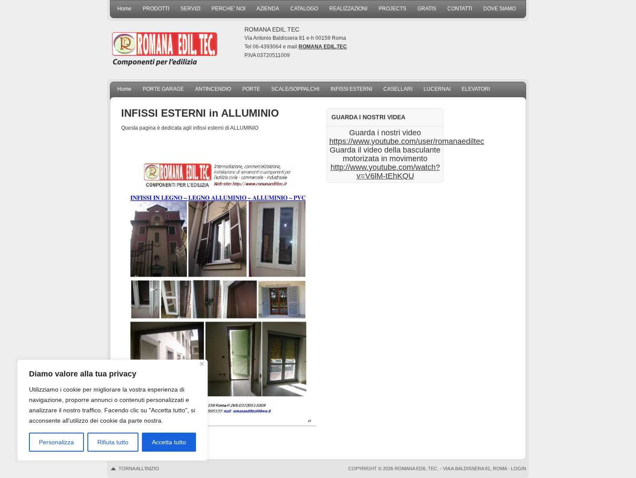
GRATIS (427, 9)
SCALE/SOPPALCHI (295, 89)
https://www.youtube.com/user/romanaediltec (406, 141)
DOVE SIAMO (499, 9)
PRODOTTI (156, 9)
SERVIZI (190, 9)
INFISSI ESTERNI (351, 89)
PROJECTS (392, 9)
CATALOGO (304, 9)
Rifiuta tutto (112, 442)
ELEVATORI (476, 89)
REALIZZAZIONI (348, 9)
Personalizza (56, 442)
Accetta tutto (169, 442)
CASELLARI (397, 89)
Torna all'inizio (139, 468)
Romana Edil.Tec (166, 45)
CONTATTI (459, 9)
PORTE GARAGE (163, 89)
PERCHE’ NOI (228, 9)
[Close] (202, 364)
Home (124, 9)
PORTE (251, 89)
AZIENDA (268, 9)
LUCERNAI (437, 89)
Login (518, 468)
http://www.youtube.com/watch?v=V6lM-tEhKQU (385, 171)
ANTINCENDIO (213, 89)
